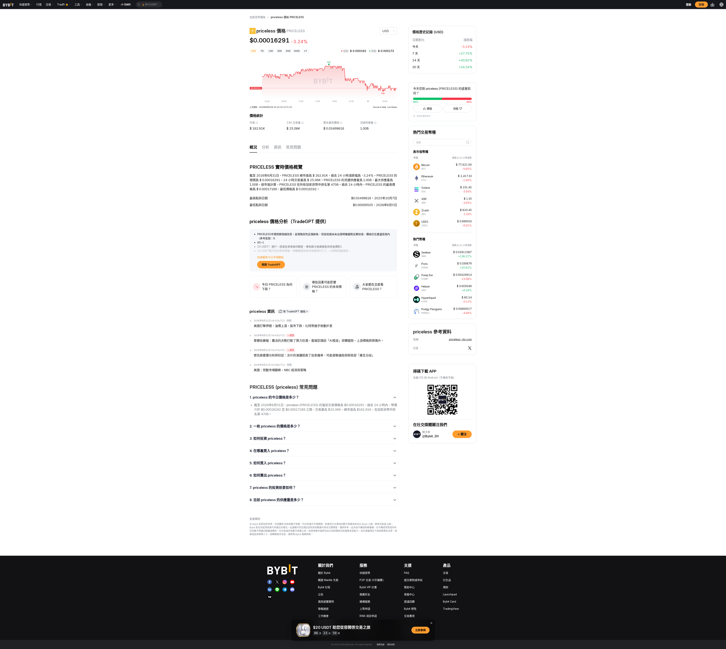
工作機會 (323, 615)
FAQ (406, 572)
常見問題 (293, 147)
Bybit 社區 (324, 587)
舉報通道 (323, 608)
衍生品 (447, 580)
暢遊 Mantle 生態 (328, 580)
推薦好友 (365, 594)
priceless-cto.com (460, 339)
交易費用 (409, 615)
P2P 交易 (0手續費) (372, 580)
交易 (445, 572)
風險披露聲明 (326, 601)
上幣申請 (365, 608)
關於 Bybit (324, 572)
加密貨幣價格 (257, 17)
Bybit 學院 (410, 608)
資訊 (277, 147)
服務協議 (380, 644)
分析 (265, 147)
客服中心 (409, 594)
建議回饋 (409, 601)
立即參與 (420, 630)
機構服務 (365, 601)
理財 (445, 587)
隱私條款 (391, 644)
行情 (39, 4)
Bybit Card (449, 601)
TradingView (451, 608)
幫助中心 (409, 587)
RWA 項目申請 (368, 615)
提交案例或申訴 (413, 580)
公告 (320, 594)
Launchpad (450, 594)
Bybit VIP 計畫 (368, 587)
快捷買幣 (365, 572)
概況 (253, 147)
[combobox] (441, 142)
